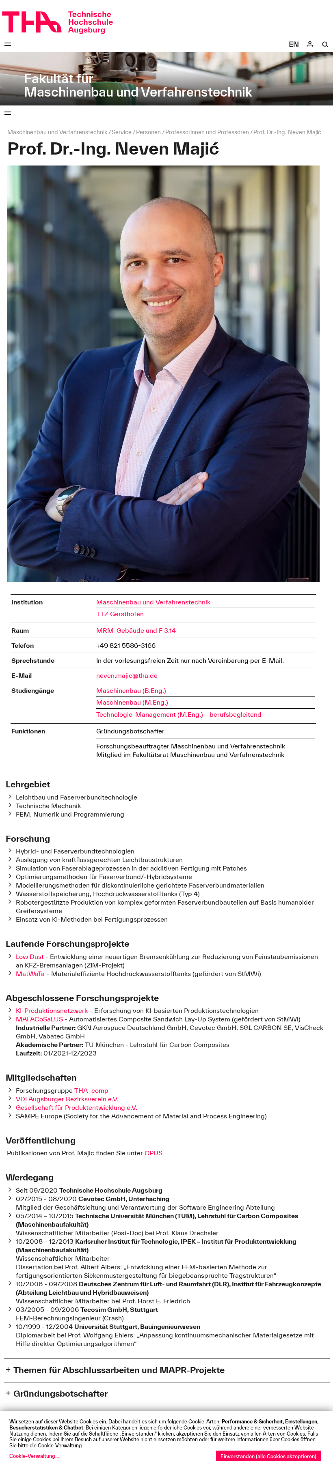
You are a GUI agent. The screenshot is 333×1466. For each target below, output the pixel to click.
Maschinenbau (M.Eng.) (132, 702)
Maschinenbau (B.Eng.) (131, 690)
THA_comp (91, 1090)
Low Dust (30, 956)
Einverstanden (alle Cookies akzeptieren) (268, 1456)
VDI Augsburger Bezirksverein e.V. (67, 1099)
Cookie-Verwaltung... (34, 1456)
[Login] (310, 44)
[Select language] (294, 44)
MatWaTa (30, 973)
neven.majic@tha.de (127, 675)
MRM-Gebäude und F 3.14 (136, 630)
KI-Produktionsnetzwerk (52, 1010)
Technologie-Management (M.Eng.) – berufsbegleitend (179, 714)
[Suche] (325, 44)
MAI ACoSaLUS (39, 1019)
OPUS (153, 1152)
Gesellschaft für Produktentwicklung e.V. (76, 1107)
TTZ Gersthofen (120, 613)
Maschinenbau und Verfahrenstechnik (153, 602)
